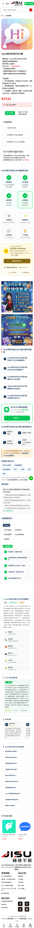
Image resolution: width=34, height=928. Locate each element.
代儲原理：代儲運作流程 (17, 552)
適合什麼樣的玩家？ (11, 775)
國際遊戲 (20, 876)
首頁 (2, 15)
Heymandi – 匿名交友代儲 (8, 835)
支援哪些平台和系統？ (11, 769)
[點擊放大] (5, 46)
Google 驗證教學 (8, 455)
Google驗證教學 (19, 534)
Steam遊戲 (21, 888)
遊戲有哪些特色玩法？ (11, 757)
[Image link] (16, 856)
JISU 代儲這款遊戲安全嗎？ (13, 793)
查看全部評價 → (17, 261)
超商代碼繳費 (7, 534)
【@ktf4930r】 (15, 66)
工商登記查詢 (24, 272)
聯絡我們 (3, 904)
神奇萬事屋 (22, 918)
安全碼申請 (25, 453)
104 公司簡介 (12, 272)
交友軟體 (8, 15)
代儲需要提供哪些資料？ (12, 799)
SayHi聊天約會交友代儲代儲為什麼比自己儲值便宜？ (17, 368)
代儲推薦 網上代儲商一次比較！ (17, 566)
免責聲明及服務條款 (7, 901)
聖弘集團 (10, 918)
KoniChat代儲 (22, 834)
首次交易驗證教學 (6, 876)
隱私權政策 (4, 907)
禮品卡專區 (21, 885)
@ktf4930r (26, 160)
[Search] (30, 9)
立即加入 (16, 418)
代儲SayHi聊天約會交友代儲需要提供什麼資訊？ (17, 387)
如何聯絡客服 (5, 893)
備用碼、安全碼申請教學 (8, 879)
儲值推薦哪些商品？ (11, 787)
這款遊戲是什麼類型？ (11, 751)
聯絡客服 (6, 539)
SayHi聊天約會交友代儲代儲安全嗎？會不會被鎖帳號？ (17, 359)
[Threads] (20, 909)
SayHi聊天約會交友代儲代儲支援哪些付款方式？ (17, 396)
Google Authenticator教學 (8, 889)
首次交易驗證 (24, 480)
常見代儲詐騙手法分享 (17, 578)
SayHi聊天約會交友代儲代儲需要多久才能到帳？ (17, 377)
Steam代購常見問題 (7, 885)
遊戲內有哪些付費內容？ (12, 781)
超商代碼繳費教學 (12, 480)
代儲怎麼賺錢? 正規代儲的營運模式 (17, 558)
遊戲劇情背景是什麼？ (11, 763)
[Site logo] (16, 3)
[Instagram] (27, 904)
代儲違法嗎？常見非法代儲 (17, 572)
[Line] (27, 909)
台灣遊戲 (20, 879)
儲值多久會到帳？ (10, 805)
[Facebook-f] (20, 904)
